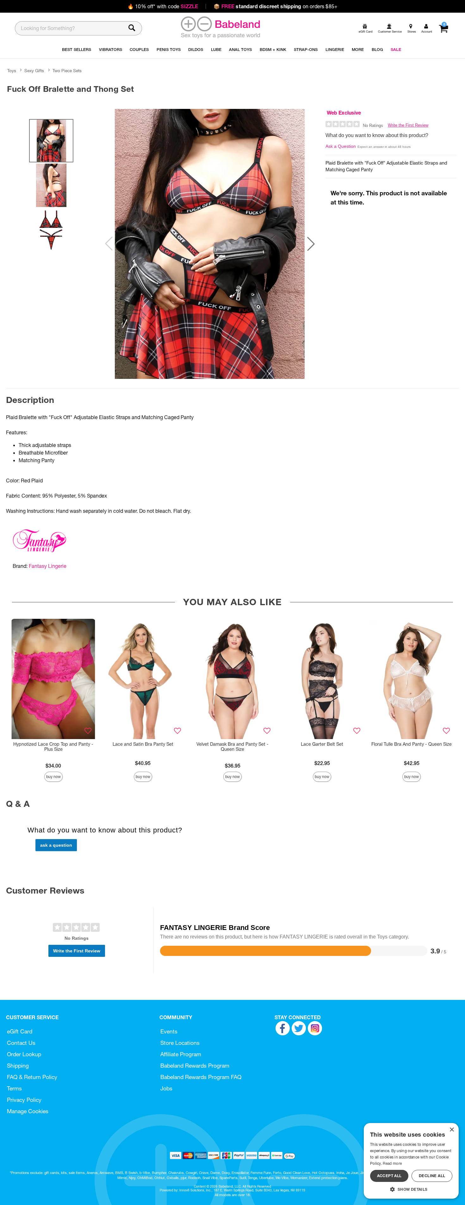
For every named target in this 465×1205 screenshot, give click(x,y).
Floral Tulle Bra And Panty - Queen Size (411, 744)
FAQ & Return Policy (32, 1077)
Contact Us (21, 1042)
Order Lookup (24, 1054)
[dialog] (411, 1161)
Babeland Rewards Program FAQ (200, 1077)
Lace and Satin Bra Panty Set (143, 744)
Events (168, 1031)
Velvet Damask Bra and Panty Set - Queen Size (232, 746)
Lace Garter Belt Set (322, 744)
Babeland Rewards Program (194, 1065)
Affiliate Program (180, 1054)
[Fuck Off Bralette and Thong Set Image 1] (210, 244)
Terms (14, 1088)
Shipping (18, 1065)
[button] (311, 244)
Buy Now (53, 776)
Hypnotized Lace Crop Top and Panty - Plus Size (53, 746)
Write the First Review (408, 125)
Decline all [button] (432, 1175)
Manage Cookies (27, 1111)
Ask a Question (341, 146)
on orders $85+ (276, 6)
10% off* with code (162, 6)
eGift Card (19, 1031)
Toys (11, 70)
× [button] (451, 1129)
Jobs (166, 1088)
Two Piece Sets (67, 70)
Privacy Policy (24, 1099)
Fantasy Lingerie (47, 566)
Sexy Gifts (34, 70)
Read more (392, 1163)
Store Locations (180, 1042)
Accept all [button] (389, 1175)
